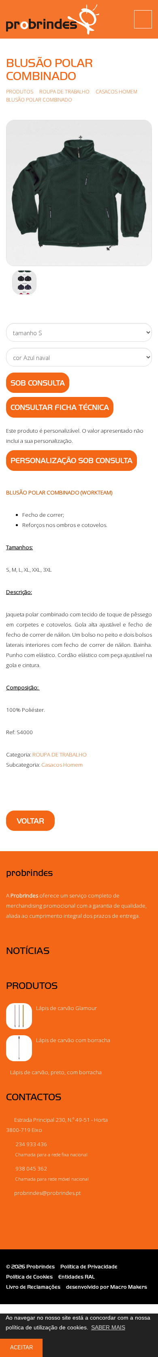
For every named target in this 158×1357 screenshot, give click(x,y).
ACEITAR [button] (21, 1347)
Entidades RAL (76, 1277)
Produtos (19, 91)
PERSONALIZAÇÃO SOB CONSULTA (71, 460)
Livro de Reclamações (33, 1287)
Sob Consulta (38, 383)
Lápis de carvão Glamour (66, 1008)
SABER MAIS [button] (108, 1327)
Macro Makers (128, 1287)
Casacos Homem (117, 91)
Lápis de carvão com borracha (73, 1040)
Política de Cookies (29, 1277)
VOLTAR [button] (30, 821)
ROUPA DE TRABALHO (64, 91)
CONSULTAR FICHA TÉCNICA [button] (60, 407)
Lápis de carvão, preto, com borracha (56, 1072)
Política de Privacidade (88, 1267)
